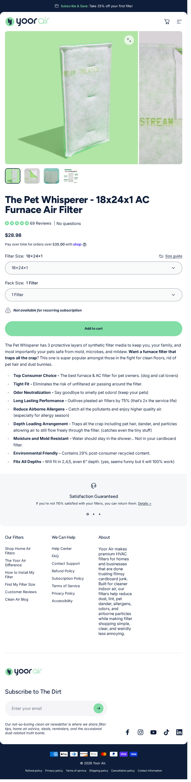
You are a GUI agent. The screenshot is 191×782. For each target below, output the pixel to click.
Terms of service (76, 770)
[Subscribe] (98, 708)
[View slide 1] (88, 514)
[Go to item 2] (32, 176)
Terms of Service (66, 586)
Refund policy (33, 770)
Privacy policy (54, 770)
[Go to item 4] (71, 176)
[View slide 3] (100, 514)
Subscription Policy (68, 578)
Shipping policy (98, 770)
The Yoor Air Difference (15, 562)
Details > (144, 503)
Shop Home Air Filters (18, 550)
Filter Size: (24, 256)
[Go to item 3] (51, 176)
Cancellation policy (123, 770)
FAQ (55, 556)
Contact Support (66, 563)
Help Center (62, 548)
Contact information (150, 770)
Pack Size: (21, 282)
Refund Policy (63, 571)
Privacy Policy (63, 593)
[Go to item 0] (12, 176)
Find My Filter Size (20, 584)
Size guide (173, 256)
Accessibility (62, 601)
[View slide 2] (94, 514)
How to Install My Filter (19, 574)
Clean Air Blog (16, 599)
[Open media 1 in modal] (129, 40)
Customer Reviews (21, 592)
